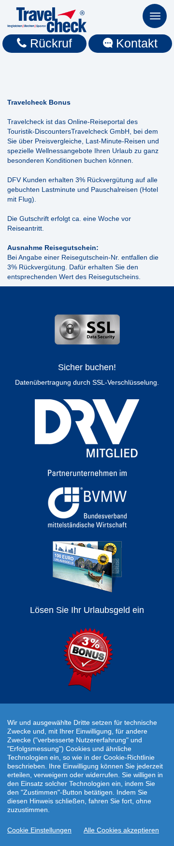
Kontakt (135, 43)
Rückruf (49, 43)
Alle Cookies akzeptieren (121, 830)
